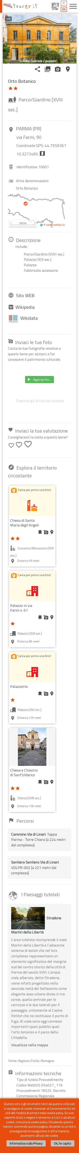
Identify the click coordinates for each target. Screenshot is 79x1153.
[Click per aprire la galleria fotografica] (39, 39)
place (67, 69)
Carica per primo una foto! (34, 490)
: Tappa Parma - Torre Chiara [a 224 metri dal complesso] (38, 839)
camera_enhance (57, 69)
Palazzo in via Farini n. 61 (21, 608)
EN (64, 9)
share (37, 69)
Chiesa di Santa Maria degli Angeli (24, 523)
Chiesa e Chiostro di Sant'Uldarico (24, 772)
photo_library (47, 69)
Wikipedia (25, 307)
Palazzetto (19, 686)
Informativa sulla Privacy (26, 1143)
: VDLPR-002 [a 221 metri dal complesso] (35, 867)
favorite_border (11, 445)
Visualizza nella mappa (29, 1045)
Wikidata (29, 318)
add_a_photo (45, 532)
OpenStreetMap (53, 225)
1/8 (8, 19)
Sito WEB (25, 295)
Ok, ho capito (62, 1143)
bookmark (40, 532)
